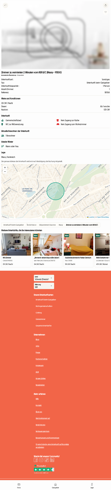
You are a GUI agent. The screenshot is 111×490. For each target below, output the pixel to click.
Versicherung (40, 425)
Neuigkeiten (40, 385)
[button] (5, 168)
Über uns (39, 412)
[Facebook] (36, 460)
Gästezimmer (40, 319)
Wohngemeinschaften (44, 306)
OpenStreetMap (103, 217)
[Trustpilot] (44, 473)
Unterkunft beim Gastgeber (46, 300)
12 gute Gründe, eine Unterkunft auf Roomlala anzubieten (52, 445)
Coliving (39, 313)
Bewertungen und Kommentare (47, 438)
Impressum (40, 365)
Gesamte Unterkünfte (43, 326)
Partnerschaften (42, 359)
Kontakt (39, 405)
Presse (38, 352)
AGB (37, 372)
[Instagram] (41, 460)
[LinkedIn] (52, 460)
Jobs (37, 346)
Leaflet (91, 217)
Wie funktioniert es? (43, 418)
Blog (37, 339)
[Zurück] (5, 9)
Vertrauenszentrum (42, 431)
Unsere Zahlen (41, 378)
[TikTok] (47, 460)
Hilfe (37, 399)
